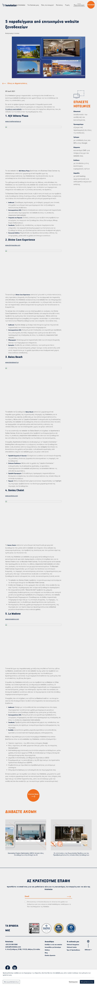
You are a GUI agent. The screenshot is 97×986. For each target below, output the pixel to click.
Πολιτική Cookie (72, 947)
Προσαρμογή (73, 982)
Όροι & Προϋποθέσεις (73, 950)
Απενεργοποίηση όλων (11, 982)
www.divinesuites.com (12, 245)
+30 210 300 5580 (11, 944)
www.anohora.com (11, 496)
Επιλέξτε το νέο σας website (53, 944)
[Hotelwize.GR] (9, 5)
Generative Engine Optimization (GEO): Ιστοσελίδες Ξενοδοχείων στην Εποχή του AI (26, 854)
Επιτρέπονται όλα (87, 982)
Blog (46, 953)
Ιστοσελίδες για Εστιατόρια (53, 947)
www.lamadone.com (12, 619)
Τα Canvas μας (33, 5)
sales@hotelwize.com (13, 947)
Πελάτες (59, 5)
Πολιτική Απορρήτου (33, 906)
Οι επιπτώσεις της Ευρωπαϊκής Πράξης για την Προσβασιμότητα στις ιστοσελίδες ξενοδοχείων (71, 854)
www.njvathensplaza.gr (13, 121)
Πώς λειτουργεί (47, 5)
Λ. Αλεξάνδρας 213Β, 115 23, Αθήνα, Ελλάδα (22, 949)
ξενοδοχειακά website (13, 109)
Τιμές (67, 5)
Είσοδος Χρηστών (50, 955)
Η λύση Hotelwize (18, 5)
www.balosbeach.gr (12, 362)
